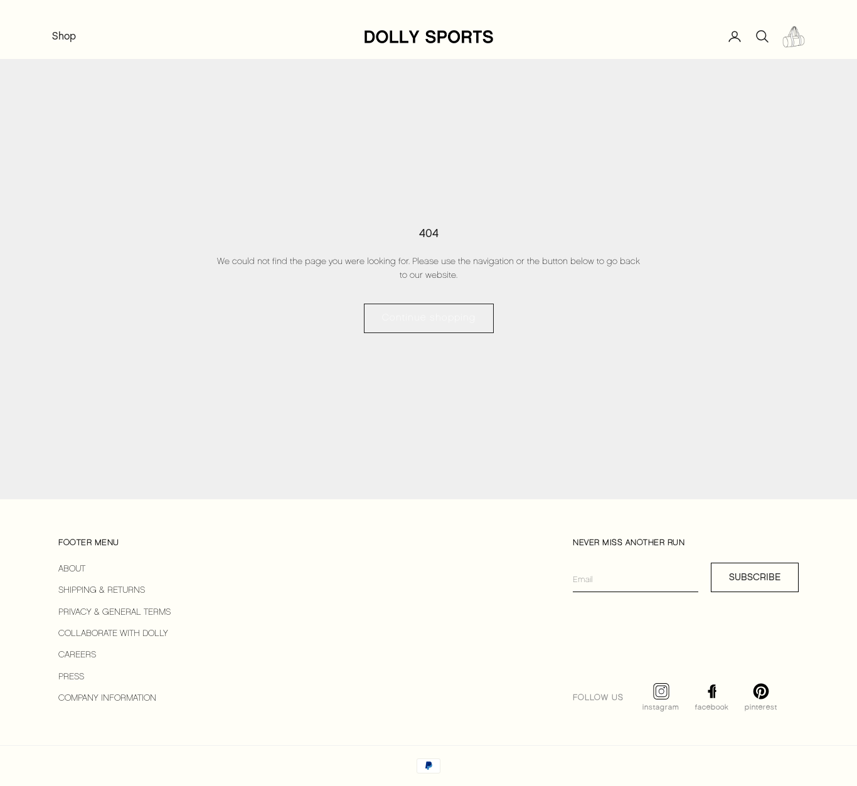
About (71, 569)
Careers (77, 655)
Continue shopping (429, 318)
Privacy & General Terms (114, 612)
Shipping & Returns (101, 591)
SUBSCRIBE (754, 577)
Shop (64, 36)
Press (71, 677)
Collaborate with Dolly (113, 634)
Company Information (107, 698)
